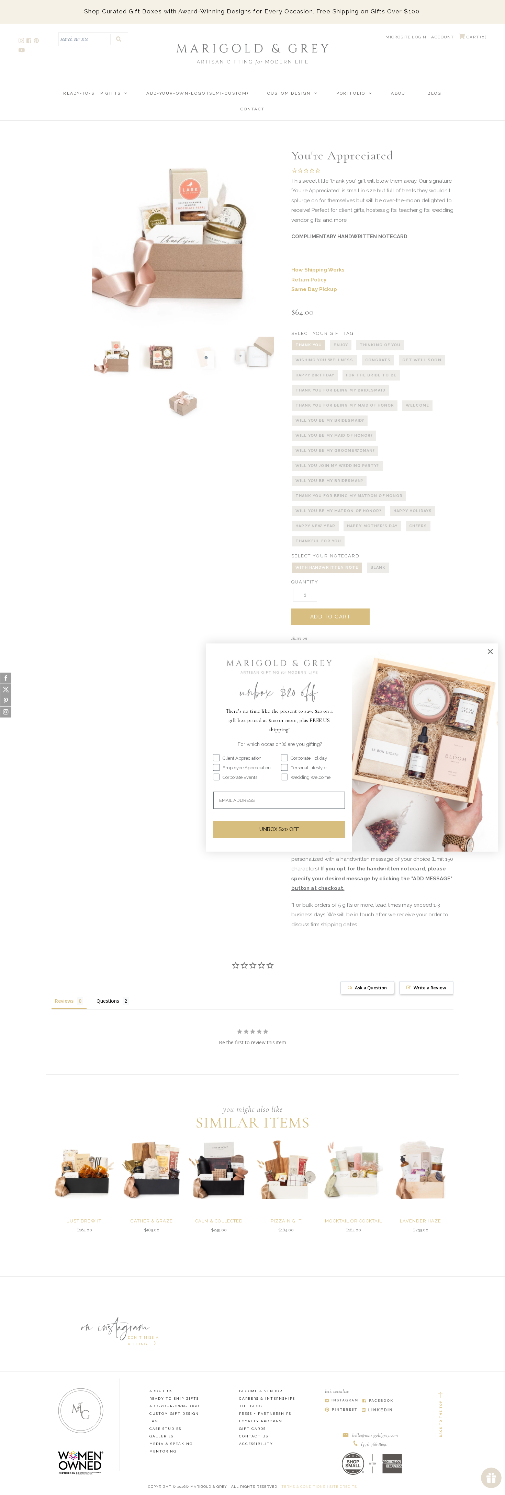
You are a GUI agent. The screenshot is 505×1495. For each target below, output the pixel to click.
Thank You (308, 345)
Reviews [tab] (64, 1001)
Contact (252, 109)
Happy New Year (315, 526)
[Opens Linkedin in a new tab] (377, 1410)
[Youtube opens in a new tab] (22, 51)
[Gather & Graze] (151, 1169)
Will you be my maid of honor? (334, 435)
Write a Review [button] (430, 988)
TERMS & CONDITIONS (303, 1486)
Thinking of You (380, 345)
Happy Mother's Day (372, 526)
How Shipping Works (318, 270)
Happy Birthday (314, 375)
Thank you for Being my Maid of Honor (344, 405)
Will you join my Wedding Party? (337, 465)
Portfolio (351, 93)
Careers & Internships (267, 1398)
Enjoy (341, 345)
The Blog (250, 1406)
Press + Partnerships (265, 1413)
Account (442, 37)
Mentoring (163, 1451)
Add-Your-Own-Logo (174, 1406)
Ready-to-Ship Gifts (92, 93)
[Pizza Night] (286, 1169)
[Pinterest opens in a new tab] (37, 41)
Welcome (417, 405)
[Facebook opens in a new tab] (29, 41)
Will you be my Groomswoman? (335, 450)
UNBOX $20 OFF (279, 829)
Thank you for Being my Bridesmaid (340, 390)
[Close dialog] (490, 651)
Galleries (161, 1436)
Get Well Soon (421, 360)
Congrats (378, 360)
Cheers (418, 526)
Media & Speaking (171, 1444)
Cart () (475, 37)
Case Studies (165, 1429)
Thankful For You (318, 541)
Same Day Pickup (314, 289)
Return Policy (308, 280)
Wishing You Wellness (324, 360)
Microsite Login (405, 37)
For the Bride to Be (371, 375)
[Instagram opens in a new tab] (22, 41)
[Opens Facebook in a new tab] (377, 1401)
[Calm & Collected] (218, 1169)
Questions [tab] (108, 1001)
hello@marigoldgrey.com (375, 1435)
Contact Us (253, 1436)
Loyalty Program (260, 1421)
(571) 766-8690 (374, 1444)
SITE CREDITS (343, 1486)
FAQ (153, 1421)
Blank (378, 567)
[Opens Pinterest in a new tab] (341, 1410)
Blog (434, 93)
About (400, 93)
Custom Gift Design (174, 1413)
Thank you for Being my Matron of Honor (349, 496)
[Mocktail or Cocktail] (353, 1169)
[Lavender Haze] (420, 1169)
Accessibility (256, 1444)
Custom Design (289, 93)
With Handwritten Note (327, 567)
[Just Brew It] (84, 1169)
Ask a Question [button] (371, 988)
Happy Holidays (412, 511)
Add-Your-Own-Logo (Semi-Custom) (197, 93)
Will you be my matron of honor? (338, 511)
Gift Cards (252, 1429)
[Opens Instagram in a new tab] (341, 1401)
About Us (161, 1391)
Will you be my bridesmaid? (329, 420)
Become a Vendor (260, 1391)
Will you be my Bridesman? (329, 481)
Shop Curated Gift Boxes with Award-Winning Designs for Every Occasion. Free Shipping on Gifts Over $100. (252, 11)
